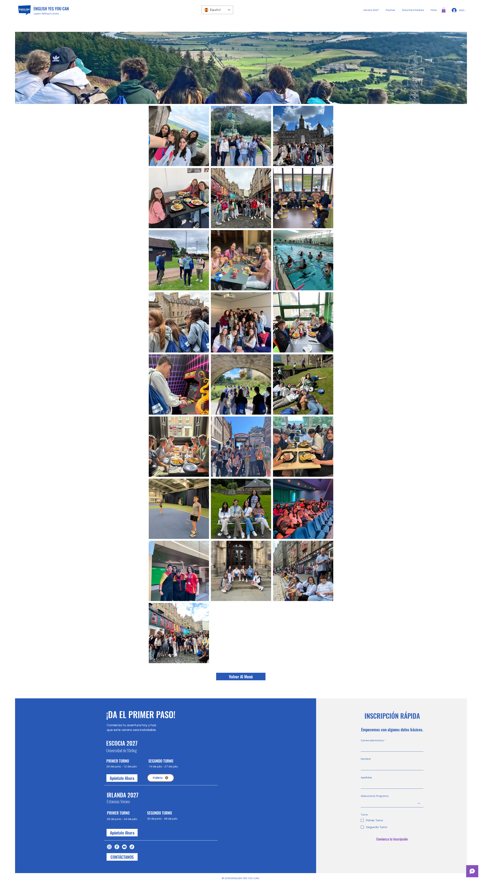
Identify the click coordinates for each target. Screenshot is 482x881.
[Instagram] (109, 846)
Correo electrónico (373, 740)
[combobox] (392, 803)
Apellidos (366, 777)
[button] (444, 10)
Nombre (366, 759)
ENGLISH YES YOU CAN (51, 8)
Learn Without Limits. (47, 13)
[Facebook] (116, 846)
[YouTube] (124, 846)
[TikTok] (132, 846)
